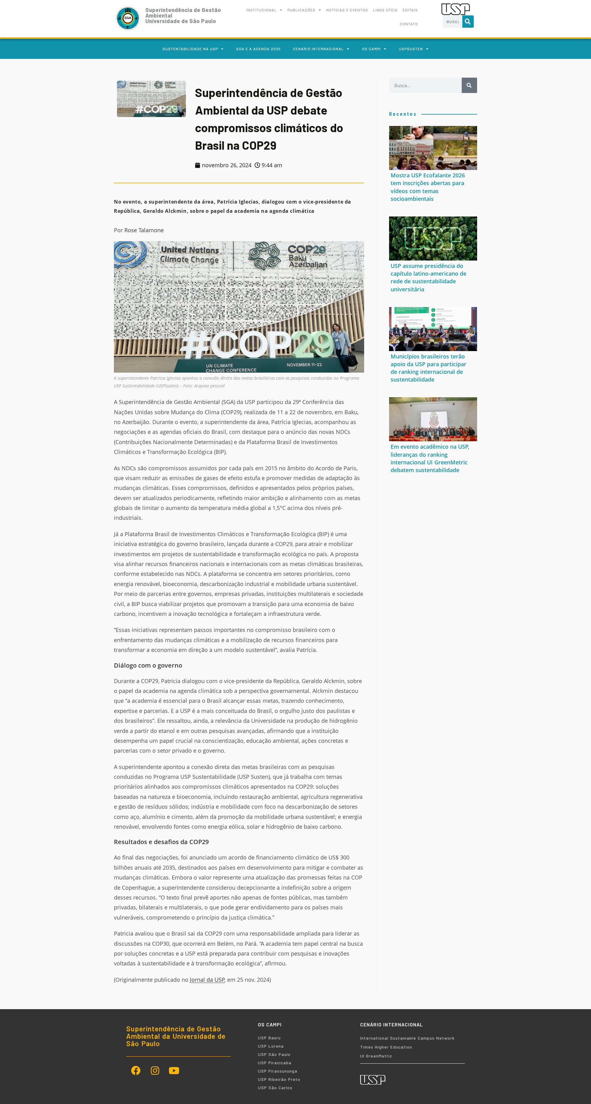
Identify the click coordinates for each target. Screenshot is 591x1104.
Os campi (371, 49)
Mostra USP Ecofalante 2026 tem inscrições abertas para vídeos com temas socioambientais (428, 187)
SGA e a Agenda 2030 (258, 49)
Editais (410, 10)
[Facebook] (135, 1070)
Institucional (261, 10)
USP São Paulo (274, 1054)
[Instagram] (154, 1070)
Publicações (301, 10)
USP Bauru (269, 1037)
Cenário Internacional (318, 49)
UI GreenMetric (376, 1055)
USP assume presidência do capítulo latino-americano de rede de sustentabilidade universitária (428, 277)
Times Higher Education (386, 1046)
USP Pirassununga (277, 1071)
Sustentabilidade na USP (190, 49)
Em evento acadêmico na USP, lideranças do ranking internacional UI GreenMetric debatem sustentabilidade (430, 458)
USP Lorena (271, 1046)
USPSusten (411, 49)
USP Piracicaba (274, 1062)
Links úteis (385, 10)
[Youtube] (173, 1070)
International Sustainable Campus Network (407, 1038)
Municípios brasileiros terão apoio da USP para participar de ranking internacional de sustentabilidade (428, 368)
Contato (409, 24)
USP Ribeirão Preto (279, 1079)
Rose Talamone (144, 230)
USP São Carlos (275, 1087)
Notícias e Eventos (347, 10)
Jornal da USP (207, 979)
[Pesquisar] (468, 21)
